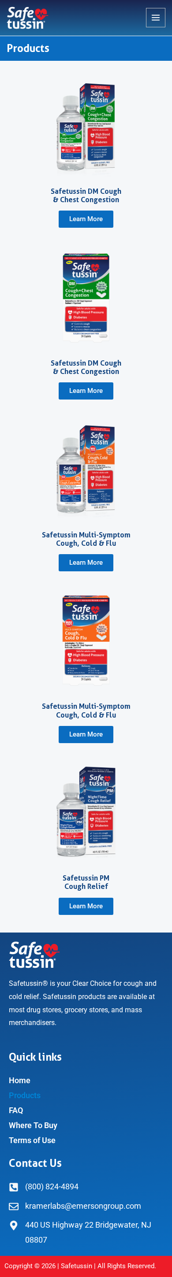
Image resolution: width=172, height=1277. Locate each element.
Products (25, 1095)
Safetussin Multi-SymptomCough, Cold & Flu (86, 539)
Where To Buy (33, 1125)
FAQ (16, 1110)
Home (19, 1080)
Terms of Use (32, 1140)
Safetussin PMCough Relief (86, 882)
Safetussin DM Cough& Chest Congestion (86, 195)
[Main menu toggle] (155, 17)
